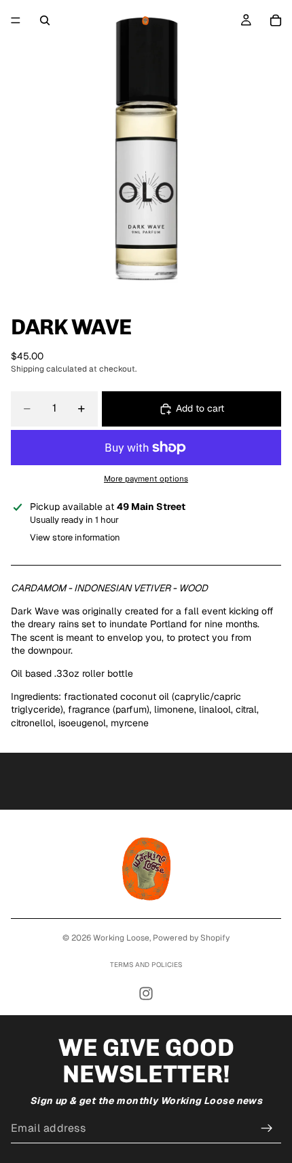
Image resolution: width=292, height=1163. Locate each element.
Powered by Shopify (191, 937)
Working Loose (121, 937)
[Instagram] (146, 993)
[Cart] (276, 20)
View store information (75, 537)
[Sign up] (267, 1128)
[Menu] (15, 20)
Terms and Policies (146, 964)
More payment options (146, 478)
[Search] (45, 20)
